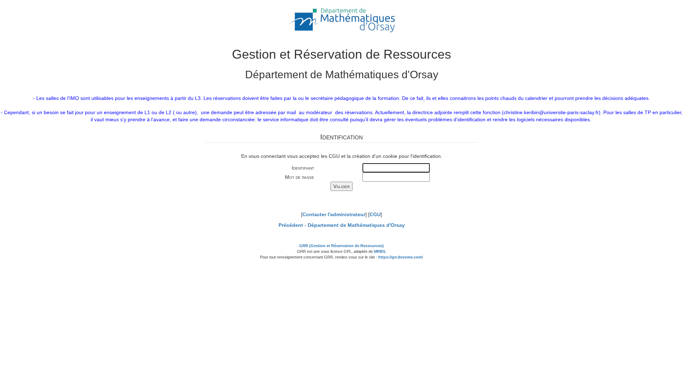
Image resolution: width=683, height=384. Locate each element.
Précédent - (342, 225)
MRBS (379, 251)
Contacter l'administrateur (333, 214)
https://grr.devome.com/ (400, 257)
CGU (375, 214)
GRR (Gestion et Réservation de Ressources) (341, 246)
